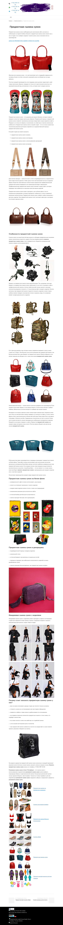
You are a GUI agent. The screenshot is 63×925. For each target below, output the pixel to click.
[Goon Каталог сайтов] (11, 909)
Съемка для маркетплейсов (40, 804)
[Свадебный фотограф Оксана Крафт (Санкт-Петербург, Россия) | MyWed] (20, 919)
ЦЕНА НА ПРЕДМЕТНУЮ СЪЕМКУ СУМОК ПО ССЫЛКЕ (24, 41)
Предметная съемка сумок (40, 857)
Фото (15, 916)
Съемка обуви (37, 837)
